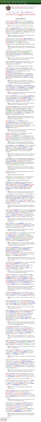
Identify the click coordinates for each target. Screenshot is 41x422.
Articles (21, 3)
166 (20, 43)
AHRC (2, 3)
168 (22, 363)
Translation (9, 3)
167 (32, 275)
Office (13, 3)
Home (19, 3)
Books (15, 3)
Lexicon (5, 3)
